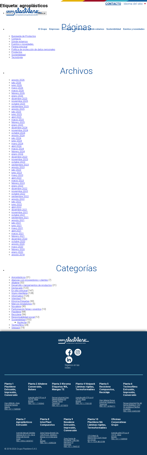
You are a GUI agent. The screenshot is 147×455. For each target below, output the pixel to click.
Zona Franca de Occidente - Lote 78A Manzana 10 (71, 441)
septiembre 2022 (20, 196)
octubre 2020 (18, 241)
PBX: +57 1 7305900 (12, 409)
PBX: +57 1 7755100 (84, 403)
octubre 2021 (18, 215)
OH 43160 (92, 440)
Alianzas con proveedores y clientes (29, 280)
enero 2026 (17, 96)
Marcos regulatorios (21, 303)
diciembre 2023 (19, 156)
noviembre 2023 (19, 159)
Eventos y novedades (133, 29)
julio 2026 (16, 82)
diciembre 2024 (19, 127)
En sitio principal (19, 290)
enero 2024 (17, 154)
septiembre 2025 (20, 106)
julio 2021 (16, 223)
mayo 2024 (17, 143)
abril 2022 (16, 207)
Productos (80, 29)
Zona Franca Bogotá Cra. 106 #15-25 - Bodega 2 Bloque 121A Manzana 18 (49, 436)
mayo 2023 (17, 175)
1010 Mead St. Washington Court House (97, 437)
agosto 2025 (18, 109)
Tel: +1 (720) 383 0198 (96, 442)
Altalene (15, 282)
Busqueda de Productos (23, 36)
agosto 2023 (18, 167)
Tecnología (67, 29)
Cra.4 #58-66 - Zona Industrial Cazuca (12, 404)
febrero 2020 (18, 249)
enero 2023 (17, 186)
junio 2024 (16, 140)
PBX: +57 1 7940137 (72, 447)
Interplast (16, 298)
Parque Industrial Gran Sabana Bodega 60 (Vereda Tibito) (60, 400)
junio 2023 (16, 172)
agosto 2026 (18, 80)
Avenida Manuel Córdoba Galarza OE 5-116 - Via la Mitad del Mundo (25, 435)
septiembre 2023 (20, 164)
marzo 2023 (17, 180)
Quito (18, 439)
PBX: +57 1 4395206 (48, 443)
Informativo (17, 296)
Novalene (16, 306)
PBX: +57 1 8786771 (107, 406)
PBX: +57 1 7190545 (36, 403)
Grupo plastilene (19, 293)
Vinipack (15, 327)
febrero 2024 (18, 151)
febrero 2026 (18, 93)
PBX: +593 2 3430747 (24, 441)
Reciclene (16, 314)
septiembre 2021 (20, 217)
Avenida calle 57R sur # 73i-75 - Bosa (37, 399)
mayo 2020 (17, 246)
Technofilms (17, 325)
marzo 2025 (17, 119)
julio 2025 (16, 111)
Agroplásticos (18, 277)
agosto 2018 (18, 254)
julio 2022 (16, 201)
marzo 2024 (17, 148)
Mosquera (67, 444)
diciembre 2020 (19, 239)
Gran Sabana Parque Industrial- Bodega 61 (107, 401)
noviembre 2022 (19, 191)
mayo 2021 (17, 228)
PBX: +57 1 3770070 (60, 405)
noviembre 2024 (19, 130)
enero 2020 (17, 252)
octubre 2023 (18, 162)
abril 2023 (16, 178)
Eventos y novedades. (22, 44)
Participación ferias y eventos (26, 309)
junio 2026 (16, 85)
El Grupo (42, 29)
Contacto (113, 3)
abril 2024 (16, 146)
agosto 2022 (18, 199)
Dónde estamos (96, 29)
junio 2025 (16, 114)
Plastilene (16, 311)
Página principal (19, 46)
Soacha (7, 407)
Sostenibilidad (113, 29)
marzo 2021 (17, 233)
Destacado (17, 288)
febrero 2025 (18, 122)
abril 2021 (16, 230)
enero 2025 (17, 125)
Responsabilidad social (23, 317)
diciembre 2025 (19, 98)
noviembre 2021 (19, 212)
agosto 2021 (18, 220)
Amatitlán (127, 409)
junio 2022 (16, 204)
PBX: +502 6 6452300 (131, 411)
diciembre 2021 (19, 209)
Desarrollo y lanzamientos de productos (31, 285)
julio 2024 (16, 138)
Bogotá (30, 401)
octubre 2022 (18, 193)
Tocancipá (56, 403)
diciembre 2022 (19, 188)
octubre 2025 (18, 103)
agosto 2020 (18, 244)
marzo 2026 (17, 90)
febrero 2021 (18, 236)
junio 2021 (16, 225)
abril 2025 (16, 117)
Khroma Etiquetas (20, 301)
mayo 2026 (17, 88)
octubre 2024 (18, 133)
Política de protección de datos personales (33, 49)
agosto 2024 (18, 135)
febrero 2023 (18, 183)
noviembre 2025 (19, 101)
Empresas (54, 29)
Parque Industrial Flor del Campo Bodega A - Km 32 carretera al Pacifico (132, 405)
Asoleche (22, 322)
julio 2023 (16, 170)
